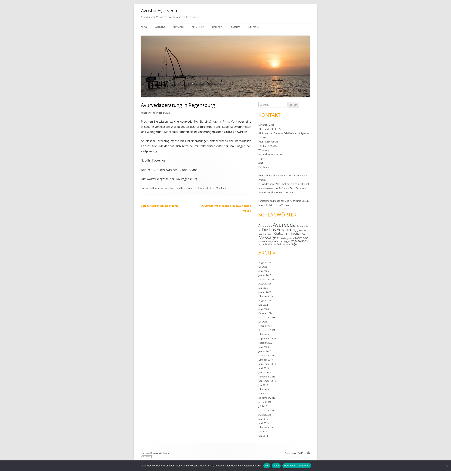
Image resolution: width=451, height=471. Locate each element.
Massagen (178, 27)
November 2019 (266, 355)
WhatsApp (264, 150)
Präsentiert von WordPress (295, 453)
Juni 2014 (263, 435)
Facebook (263, 167)
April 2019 (263, 368)
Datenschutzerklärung (160, 453)
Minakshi (146, 112)
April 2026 (263, 270)
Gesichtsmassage (266, 234)
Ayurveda (160, 27)
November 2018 (266, 376)
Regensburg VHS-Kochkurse (160, 205)
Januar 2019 (264, 372)
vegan (287, 241)
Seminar (278, 241)
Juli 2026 (262, 266)
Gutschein (282, 233)
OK (266, 465)
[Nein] (446, 465)
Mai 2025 (263, 287)
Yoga (294, 244)
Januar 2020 (264, 351)
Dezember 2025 (266, 279)
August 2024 (264, 300)
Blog (144, 27)
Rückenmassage (265, 241)
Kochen (296, 234)
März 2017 (263, 393)
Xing (260, 162)
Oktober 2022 (265, 334)
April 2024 (263, 309)
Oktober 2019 (265, 359)
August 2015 (264, 414)
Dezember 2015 (266, 410)
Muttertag (282, 238)
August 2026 (264, 262)
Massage (267, 237)
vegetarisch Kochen (267, 244)
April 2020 (263, 347)
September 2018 (267, 380)
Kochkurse (295, 200)
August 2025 (264, 283)
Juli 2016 (262, 406)
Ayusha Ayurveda (159, 10)
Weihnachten (283, 244)
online (291, 238)
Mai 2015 (263, 418)
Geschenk (303, 230)
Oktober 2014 (265, 427)
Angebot (265, 225)
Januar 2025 (264, 292)
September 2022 (267, 338)
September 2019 (267, 363)
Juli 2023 (262, 321)
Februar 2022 (265, 342)
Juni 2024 (263, 304)
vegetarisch (299, 241)
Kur (303, 234)
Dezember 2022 (266, 330)
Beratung (157, 188)
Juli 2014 (262, 431)
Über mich (217, 27)
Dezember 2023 (266, 317)
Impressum (253, 27)
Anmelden (147, 456)
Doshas (184, 188)
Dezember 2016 (266, 397)
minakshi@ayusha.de (270, 154)
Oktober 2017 (265, 389)
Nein (276, 465)
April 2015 (263, 423)
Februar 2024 (265, 313)
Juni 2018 (263, 385)
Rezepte (301, 238)
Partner (235, 27)
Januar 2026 (264, 275)
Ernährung (198, 27)
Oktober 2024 (265, 296)
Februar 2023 (265, 325)
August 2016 (264, 402)
